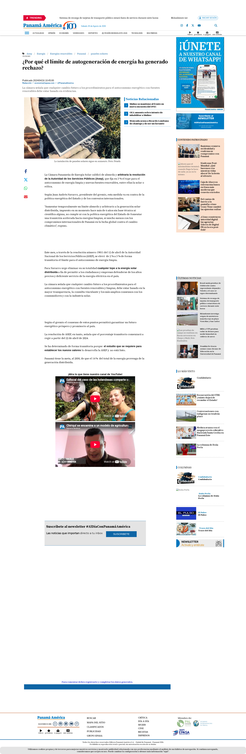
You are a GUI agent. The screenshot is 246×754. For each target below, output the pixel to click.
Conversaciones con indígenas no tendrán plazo (208, 414)
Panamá (82, 53)
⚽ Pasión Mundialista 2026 (114, 33)
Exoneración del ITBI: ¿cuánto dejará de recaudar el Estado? (208, 398)
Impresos (144, 735)
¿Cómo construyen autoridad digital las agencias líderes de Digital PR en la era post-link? (211, 223)
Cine (141, 728)
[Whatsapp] (55, 723)
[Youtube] (199, 25)
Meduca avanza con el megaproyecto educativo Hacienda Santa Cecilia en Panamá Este (210, 431)
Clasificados (95, 726)
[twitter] (192, 25)
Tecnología (137, 33)
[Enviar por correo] (26, 197)
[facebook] (187, 25)
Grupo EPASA (94, 735)
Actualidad (38, 33)
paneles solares (99, 53)
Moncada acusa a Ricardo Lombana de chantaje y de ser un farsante (149, 122)
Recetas (143, 731)
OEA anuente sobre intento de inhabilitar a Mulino (146, 114)
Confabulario (204, 377)
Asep (30, 53)
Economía (64, 33)
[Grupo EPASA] (181, 734)
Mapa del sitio (96, 722)
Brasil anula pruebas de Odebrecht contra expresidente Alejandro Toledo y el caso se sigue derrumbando (210, 288)
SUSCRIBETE (121, 534)
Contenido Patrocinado (193, 139)
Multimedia (152, 33)
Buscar (91, 718)
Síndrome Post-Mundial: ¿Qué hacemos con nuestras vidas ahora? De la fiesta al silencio (210, 169)
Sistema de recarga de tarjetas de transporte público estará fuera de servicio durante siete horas (210, 303)
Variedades (78, 33)
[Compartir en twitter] (25, 179)
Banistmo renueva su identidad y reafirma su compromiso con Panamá (210, 151)
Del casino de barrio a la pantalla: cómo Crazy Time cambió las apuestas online (211, 204)
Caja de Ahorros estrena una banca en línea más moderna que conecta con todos (210, 187)
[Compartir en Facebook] (25, 171)
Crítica (142, 717)
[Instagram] (182, 25)
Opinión (51, 33)
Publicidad (94, 731)
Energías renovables (61, 53)
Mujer (142, 724)
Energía (41, 53)
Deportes (93, 33)
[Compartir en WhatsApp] (25, 188)
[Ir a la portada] (42, 26)
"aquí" (166, 751)
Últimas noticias (189, 278)
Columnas (184, 467)
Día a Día (143, 721)
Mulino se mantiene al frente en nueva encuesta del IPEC (147, 105)
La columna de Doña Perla (207, 446)
